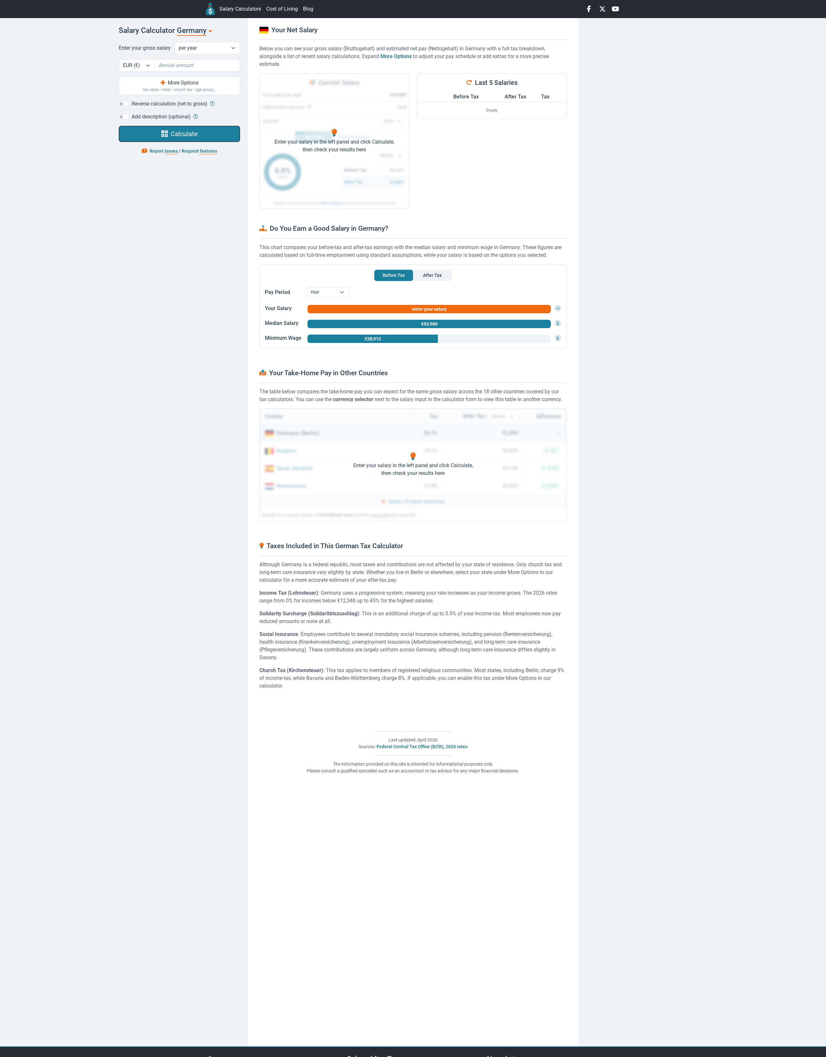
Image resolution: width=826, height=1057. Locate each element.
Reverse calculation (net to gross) (169, 104)
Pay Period (277, 292)
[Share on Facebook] (589, 9)
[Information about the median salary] (558, 323)
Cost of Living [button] (282, 9)
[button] (212, 104)
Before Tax (466, 97)
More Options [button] (396, 56)
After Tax (515, 97)
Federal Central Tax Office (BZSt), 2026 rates (422, 746)
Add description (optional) (161, 117)
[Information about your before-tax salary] (558, 308)
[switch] (124, 103)
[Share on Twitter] (602, 9)
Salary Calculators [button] (240, 9)
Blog (308, 9)
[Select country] (210, 31)
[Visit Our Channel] (615, 9)
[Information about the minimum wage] (558, 338)
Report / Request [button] (183, 151)
